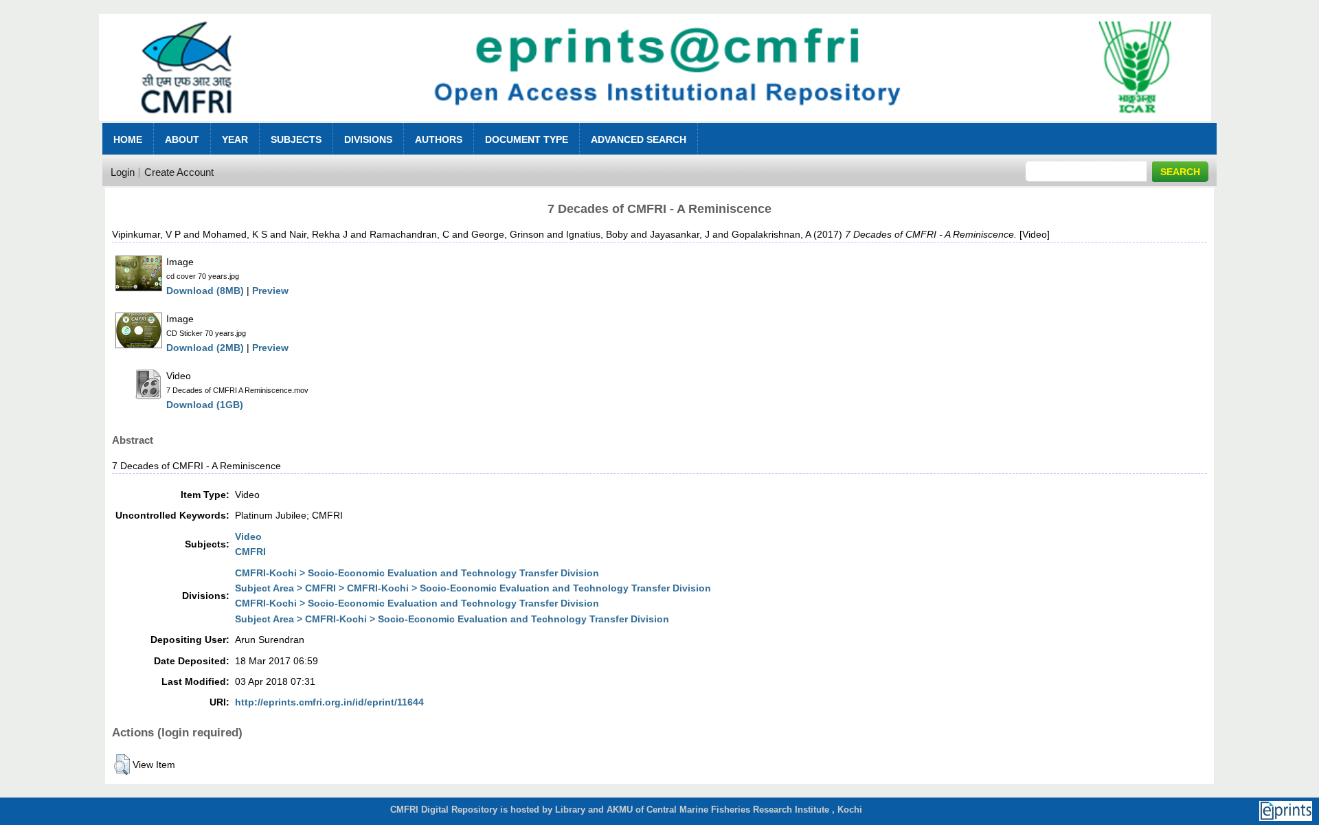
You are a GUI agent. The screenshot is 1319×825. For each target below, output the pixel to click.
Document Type (526, 139)
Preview (270, 290)
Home (127, 139)
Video (248, 536)
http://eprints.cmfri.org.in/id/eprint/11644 (329, 702)
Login (123, 172)
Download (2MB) (205, 347)
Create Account (179, 172)
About (182, 139)
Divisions (368, 139)
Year (235, 139)
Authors (438, 139)
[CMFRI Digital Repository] (654, 125)
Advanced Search (638, 139)
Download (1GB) (204, 404)
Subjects (296, 139)
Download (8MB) (205, 290)
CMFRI (250, 551)
